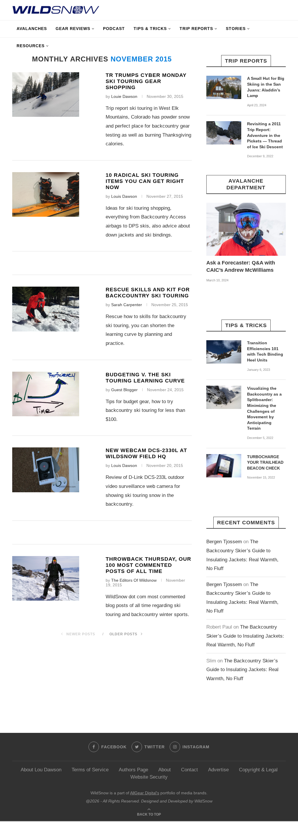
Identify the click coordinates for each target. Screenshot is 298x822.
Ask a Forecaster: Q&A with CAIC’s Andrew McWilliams (240, 266)
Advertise (218, 769)
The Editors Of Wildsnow (134, 580)
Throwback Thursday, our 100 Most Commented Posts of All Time (148, 565)
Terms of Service (90, 769)
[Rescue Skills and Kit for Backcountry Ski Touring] (45, 309)
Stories (236, 28)
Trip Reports (196, 28)
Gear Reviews (73, 28)
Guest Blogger (124, 389)
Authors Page (133, 769)
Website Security (149, 777)
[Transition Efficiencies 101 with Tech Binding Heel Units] (223, 352)
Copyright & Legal (258, 769)
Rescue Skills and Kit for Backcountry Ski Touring (148, 293)
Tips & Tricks (150, 28)
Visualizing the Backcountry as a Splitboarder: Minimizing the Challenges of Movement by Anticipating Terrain (264, 408)
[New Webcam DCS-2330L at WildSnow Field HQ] (45, 469)
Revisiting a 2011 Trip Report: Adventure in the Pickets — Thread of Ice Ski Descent (265, 135)
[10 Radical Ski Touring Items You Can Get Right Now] (45, 194)
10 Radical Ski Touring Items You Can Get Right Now (145, 181)
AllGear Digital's (144, 793)
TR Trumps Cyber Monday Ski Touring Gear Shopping (146, 81)
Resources (31, 45)
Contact (189, 769)
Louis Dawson (124, 196)
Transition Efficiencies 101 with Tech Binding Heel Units (265, 351)
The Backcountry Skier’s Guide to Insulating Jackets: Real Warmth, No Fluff (245, 636)
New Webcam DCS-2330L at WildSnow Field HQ (146, 453)
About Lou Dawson (41, 769)
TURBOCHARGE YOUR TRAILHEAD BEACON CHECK (265, 462)
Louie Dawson (124, 96)
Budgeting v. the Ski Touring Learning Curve (145, 378)
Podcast (114, 28)
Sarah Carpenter (126, 304)
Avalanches (32, 28)
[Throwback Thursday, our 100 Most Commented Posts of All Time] (45, 578)
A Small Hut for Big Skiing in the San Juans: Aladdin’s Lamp (265, 87)
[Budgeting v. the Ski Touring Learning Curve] (45, 394)
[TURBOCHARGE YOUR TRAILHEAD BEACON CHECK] (223, 465)
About (164, 769)
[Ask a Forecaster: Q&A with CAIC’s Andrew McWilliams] (246, 229)
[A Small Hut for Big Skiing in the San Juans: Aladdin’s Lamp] (223, 87)
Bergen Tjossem (224, 541)
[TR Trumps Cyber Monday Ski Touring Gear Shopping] (45, 94)
